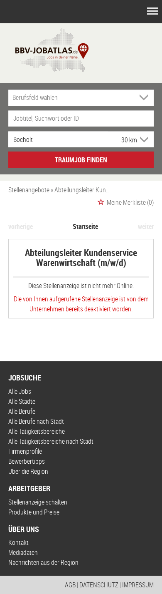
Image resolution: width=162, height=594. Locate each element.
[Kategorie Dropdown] (145, 97)
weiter (146, 226)
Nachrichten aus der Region (43, 562)
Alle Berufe (21, 411)
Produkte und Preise (33, 512)
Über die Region (28, 471)
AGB (70, 584)
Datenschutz (98, 584)
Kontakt (18, 542)
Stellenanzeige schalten (37, 502)
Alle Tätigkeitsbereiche (36, 431)
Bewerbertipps (26, 461)
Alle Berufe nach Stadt (36, 421)
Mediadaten (23, 552)
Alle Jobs (19, 391)
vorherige (20, 226)
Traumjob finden (81, 159)
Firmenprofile (25, 451)
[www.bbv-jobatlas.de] (44, 49)
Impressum (138, 584)
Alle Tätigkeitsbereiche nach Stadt (50, 441)
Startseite (85, 226)
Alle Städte (21, 401)
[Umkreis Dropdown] (143, 139)
